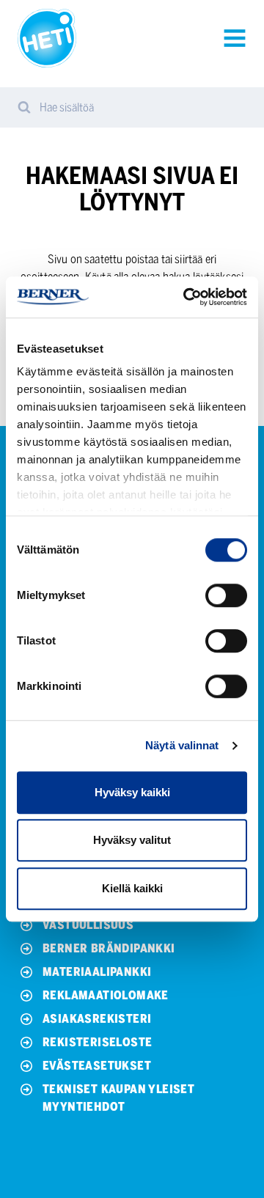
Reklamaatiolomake (106, 995)
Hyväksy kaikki (132, 792)
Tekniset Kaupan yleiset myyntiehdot (118, 1098)
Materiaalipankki (97, 972)
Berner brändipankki (109, 948)
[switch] (226, 595)
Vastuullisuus (88, 925)
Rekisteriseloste (97, 1042)
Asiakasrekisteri (97, 1019)
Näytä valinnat (182, 745)
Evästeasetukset (97, 1066)
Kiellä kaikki (132, 888)
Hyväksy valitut (132, 840)
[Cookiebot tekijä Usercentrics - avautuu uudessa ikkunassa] (186, 296)
